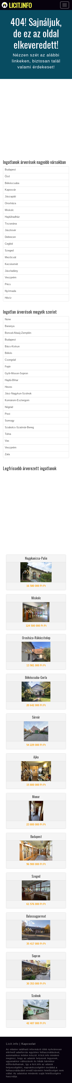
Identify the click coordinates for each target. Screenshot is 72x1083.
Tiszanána (11, 223)
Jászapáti (10, 196)
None (8, 319)
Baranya (9, 326)
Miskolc (9, 210)
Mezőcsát (10, 257)
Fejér (8, 366)
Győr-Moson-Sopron (16, 373)
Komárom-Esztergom (17, 400)
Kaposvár (10, 189)
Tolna (8, 434)
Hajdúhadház (12, 217)
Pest (7, 414)
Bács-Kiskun (12, 346)
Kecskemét (11, 264)
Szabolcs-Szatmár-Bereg (19, 427)
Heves (8, 387)
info (20, 5)
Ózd (7, 176)
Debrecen (10, 237)
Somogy (9, 420)
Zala (7, 454)
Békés (8, 353)
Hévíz (8, 297)
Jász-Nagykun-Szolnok (18, 393)
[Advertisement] (36, 120)
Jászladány (11, 271)
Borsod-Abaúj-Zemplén (18, 333)
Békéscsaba (12, 183)
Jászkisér (10, 230)
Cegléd (9, 243)
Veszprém (10, 277)
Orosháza (10, 203)
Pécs (8, 284)
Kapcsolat (28, 1043)
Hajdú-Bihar (11, 380)
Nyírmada (10, 291)
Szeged (9, 250)
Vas (7, 440)
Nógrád (9, 407)
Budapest (10, 169)
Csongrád (10, 359)
